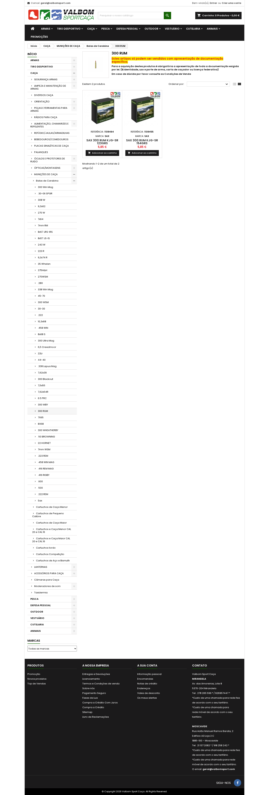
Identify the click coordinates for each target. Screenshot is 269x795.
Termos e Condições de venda (100, 683)
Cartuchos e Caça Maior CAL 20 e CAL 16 (51, 540)
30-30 (41, 308)
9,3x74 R (42, 257)
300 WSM (43, 302)
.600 (40, 481)
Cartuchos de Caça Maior (51, 522)
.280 (40, 283)
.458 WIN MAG (46, 462)
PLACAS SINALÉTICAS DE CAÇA (51, 146)
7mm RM (43, 225)
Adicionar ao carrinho (102, 152)
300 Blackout (45, 379)
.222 (40, 315)
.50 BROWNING (46, 436)
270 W (41, 212)
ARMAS (45, 29)
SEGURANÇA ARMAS (45, 79)
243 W (41, 244)
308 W (41, 200)
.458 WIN (43, 328)
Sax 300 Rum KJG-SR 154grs (142, 141)
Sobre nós (88, 688)
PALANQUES (41, 152)
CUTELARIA (193, 29)
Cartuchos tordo (46, 547)
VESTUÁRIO (172, 29)
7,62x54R (43, 392)
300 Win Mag (45, 187)
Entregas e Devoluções (96, 674)
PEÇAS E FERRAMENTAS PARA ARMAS (48, 109)
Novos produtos (36, 679)
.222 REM (43, 494)
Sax (40, 500)
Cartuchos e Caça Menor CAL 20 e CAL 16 (51, 530)
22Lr (40, 353)
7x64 (40, 219)
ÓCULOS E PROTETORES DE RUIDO (47, 160)
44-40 (42, 360)
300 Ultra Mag (46, 340)
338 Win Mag (45, 289)
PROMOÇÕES (39, 37)
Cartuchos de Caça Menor (52, 507)
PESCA (105, 29)
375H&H (42, 270)
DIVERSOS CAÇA (43, 95)
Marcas (33, 641)
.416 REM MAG (46, 468)
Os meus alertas (147, 698)
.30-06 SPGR (45, 193)
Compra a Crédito (93, 707)
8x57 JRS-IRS (45, 232)
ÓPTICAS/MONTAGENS (47, 168)
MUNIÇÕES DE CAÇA (46, 174)
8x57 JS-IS (44, 238)
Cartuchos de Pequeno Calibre (48, 515)
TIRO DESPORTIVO (69, 29)
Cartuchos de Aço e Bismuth (53, 560)
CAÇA (91, 29)
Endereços (143, 688)
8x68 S (41, 334)
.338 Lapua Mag (47, 366)
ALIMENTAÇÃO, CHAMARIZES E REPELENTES (49, 125)
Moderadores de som (47, 586)
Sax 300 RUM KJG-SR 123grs (102, 141)
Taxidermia (41, 592)
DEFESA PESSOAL (127, 29)
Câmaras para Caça (46, 579)
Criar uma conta (231, 3)
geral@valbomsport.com (55, 3)
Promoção (33, 674)
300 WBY (43, 404)
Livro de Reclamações (95, 717)
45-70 (41, 296)
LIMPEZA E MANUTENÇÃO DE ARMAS (48, 87)
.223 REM (43, 456)
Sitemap (87, 712)
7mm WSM (44, 449)
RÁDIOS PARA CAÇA (45, 117)
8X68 (41, 424)
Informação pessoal (149, 674)
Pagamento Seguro (94, 693)
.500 (40, 488)
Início (32, 54)
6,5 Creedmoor (47, 347)
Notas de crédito (147, 683)
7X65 (41, 417)
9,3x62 (41, 206)
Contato (199, 665)
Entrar (213, 3)
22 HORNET (44, 443)
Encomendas (145, 679)
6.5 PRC (42, 398)
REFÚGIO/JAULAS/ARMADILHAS (52, 133)
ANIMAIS (212, 29)
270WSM (43, 276)
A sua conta (147, 665)
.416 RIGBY (43, 475)
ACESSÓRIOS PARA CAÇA (49, 573)
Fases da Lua (90, 698)
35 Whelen (44, 264)
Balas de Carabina (47, 180)
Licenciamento (91, 679)
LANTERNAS (40, 567)
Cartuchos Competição (50, 554)
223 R (41, 251)
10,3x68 (42, 321)
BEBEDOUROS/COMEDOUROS (51, 139)
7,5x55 (41, 385)
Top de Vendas (36, 683)
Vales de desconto (148, 693)
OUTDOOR (151, 29)
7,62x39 (42, 372)
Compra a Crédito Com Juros (100, 702)
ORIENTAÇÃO (42, 101)
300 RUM (43, 411)
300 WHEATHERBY (48, 430)
